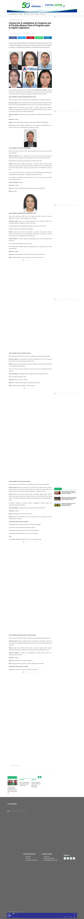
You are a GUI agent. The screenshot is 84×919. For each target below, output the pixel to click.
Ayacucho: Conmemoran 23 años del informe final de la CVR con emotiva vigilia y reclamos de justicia (68, 498)
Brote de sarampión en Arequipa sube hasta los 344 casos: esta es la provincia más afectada (68, 492)
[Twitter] (68, 858)
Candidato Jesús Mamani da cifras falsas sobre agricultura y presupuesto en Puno (68, 504)
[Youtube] (71, 858)
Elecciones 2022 (19, 19)
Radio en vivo (43, 14)
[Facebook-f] (65, 858)
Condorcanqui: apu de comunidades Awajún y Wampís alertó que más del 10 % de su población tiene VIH (12, 790)
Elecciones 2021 (18, 765)
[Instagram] (74, 858)
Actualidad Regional (12, 14)
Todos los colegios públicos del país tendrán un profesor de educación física (24, 784)
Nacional (21, 14)
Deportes (37, 14)
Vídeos (32, 14)
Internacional (27, 14)
